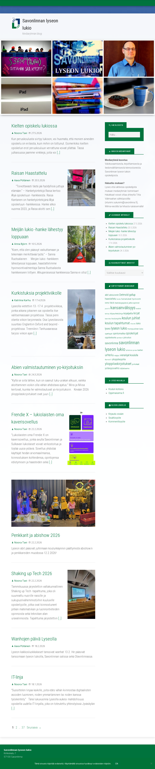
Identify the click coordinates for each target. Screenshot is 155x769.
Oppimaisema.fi (116, 392)
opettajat (108, 334)
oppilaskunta (110, 337)
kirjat (137, 313)
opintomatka (119, 333)
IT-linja (17, 677)
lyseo (107, 328)
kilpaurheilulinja (116, 313)
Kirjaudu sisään (116, 413)
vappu (116, 355)
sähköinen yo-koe (131, 350)
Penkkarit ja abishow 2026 (35, 535)
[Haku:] (124, 134)
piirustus (127, 337)
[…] (58, 152)
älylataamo (124, 368)
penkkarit (120, 338)
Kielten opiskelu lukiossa (34, 126)
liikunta (132, 324)
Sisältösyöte (115, 417)
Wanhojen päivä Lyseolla (34, 639)
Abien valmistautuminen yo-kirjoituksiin (47, 367)
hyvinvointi (136, 299)
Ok (116, 763)
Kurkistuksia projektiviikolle (36, 293)
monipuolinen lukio (135, 329)
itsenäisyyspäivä (121, 303)
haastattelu (110, 298)
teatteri (140, 350)
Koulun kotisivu (116, 389)
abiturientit (114, 295)
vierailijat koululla (129, 355)
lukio (138, 323)
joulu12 (107, 309)
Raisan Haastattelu (29, 173)
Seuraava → (34, 727)
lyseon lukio (119, 328)
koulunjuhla (116, 318)
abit (107, 294)
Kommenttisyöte (117, 421)
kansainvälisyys (122, 307)
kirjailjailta (128, 313)
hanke (119, 299)
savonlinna (111, 343)
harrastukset (126, 299)
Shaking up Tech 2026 (31, 573)
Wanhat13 (108, 360)
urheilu (109, 355)
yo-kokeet (135, 364)
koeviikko (108, 319)
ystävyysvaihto (112, 368)
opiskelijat (132, 333)
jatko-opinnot (134, 303)
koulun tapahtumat (117, 323)
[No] (151, 763)
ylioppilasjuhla (119, 359)
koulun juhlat (131, 318)
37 (23, 727)
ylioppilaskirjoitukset (118, 364)
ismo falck (109, 302)
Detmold (124, 294)
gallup (132, 294)
